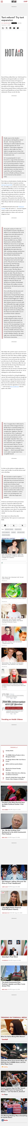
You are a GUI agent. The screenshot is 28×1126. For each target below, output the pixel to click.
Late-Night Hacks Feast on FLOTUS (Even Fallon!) (11, 908)
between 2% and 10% (6, 185)
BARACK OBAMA (9, 529)
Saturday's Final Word (10, 957)
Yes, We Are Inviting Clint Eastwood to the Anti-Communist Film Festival (14, 832)
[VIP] (25, 1)
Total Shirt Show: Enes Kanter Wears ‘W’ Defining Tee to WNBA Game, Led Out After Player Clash (14, 1062)
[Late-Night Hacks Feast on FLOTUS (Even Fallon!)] (14, 898)
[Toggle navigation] (2, 1)
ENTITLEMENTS (6, 532)
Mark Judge (4, 837)
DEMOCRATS (18, 529)
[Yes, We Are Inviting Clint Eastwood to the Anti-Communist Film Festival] (14, 821)
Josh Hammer (5, 809)
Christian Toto (5, 913)
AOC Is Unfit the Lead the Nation (14, 764)
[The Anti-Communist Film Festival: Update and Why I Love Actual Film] (14, 973)
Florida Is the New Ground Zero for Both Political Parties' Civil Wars (13, 804)
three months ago (14, 386)
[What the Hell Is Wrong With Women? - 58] (14, 1027)
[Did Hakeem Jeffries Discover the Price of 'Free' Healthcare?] (14, 872)
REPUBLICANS (21, 532)
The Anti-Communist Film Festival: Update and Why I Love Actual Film (13, 984)
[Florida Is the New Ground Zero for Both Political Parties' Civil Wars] (14, 793)
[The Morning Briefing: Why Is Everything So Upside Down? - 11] (14, 1106)
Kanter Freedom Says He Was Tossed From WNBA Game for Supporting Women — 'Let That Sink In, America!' (13, 1089)
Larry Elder (5, 887)
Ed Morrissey (6, 23)
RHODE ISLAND (6, 535)
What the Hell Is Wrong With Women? (13, 1036)
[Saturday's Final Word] (14, 947)
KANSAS (13, 532)
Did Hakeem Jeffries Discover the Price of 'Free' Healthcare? (14, 882)
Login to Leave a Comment (14, 708)
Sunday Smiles (9, 750)
